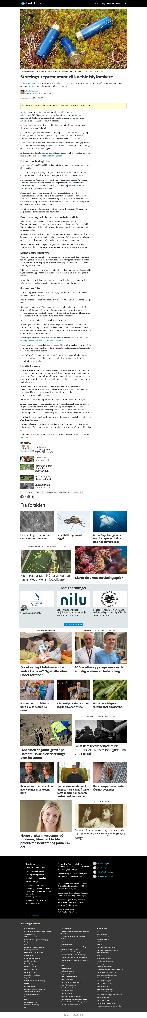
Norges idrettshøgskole (68, 985)
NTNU (62, 941)
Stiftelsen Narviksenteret (105, 961)
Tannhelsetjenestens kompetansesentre (110, 969)
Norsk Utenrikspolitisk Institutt (70, 996)
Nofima (62, 965)
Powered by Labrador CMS (73, 1015)
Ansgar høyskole (29, 928)
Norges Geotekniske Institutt (69, 974)
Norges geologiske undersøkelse (71, 982)
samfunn (77, 492)
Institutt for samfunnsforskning (34, 981)
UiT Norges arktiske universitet (107, 975)
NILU (26, 1007)
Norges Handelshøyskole (68, 976)
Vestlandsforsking (103, 997)
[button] (24, 607)
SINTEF (99, 945)
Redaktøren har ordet (29, 83)
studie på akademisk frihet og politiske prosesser (41, 341)
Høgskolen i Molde (30, 966)
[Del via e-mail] (32, 497)
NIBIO (26, 1000)
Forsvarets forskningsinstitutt (34, 952)
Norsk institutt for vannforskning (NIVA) (73, 1002)
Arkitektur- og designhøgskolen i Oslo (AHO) (38, 931)
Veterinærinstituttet (103, 1000)
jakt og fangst (64, 492)
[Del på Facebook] (22, 497)
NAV (25, 997)
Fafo (25, 945)
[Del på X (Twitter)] (25, 497)
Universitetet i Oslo (103, 986)
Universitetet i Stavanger (105, 989)
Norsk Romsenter (66, 993)
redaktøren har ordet (31, 492)
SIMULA (99, 942)
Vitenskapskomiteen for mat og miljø (109, 1006)
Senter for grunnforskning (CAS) (107, 947)
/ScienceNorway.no (105, 876)
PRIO (98, 931)
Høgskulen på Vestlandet (32, 975)
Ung (103, 3)
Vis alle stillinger (73, 624)
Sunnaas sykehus (102, 964)
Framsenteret (28, 955)
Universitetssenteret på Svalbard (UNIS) (109, 995)
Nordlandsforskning (67, 971)
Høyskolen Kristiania (31, 978)
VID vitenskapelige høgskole (106, 1003)
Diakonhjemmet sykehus (32, 937)
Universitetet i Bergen (104, 981)
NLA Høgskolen (65, 928)
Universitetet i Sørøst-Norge (106, 992)
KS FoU (26, 983)
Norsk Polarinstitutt (66, 988)
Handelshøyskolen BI (31, 961)
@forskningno (103, 864)
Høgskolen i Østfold (30, 969)
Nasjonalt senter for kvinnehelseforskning (74, 957)
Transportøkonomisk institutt (106, 972)
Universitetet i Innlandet (104, 983)
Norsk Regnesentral (66, 991)
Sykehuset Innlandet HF (104, 966)
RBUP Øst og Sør (102, 934)
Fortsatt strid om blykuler (51, 156)
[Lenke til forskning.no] (54, 2)
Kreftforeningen (29, 986)
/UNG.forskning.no (105, 872)
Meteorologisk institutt (31, 994)
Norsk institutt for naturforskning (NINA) (73, 999)
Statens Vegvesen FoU (104, 958)
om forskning (50, 492)
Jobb (118, 3)
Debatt (96, 3)
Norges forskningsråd (67, 979)
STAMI (99, 955)
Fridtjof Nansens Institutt (32, 958)
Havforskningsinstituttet (32, 964)
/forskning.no (103, 868)
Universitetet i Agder (103, 978)
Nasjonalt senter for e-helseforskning (72, 955)
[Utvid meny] (125, 3)
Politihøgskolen (102, 928)
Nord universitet (65, 968)
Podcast (110, 3)
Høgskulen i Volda (30, 972)
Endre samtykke (32, 916)
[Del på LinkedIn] (29, 497)
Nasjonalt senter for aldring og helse (72, 952)
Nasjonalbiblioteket (66, 944)
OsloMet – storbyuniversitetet (70, 1005)
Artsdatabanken (29, 934)
